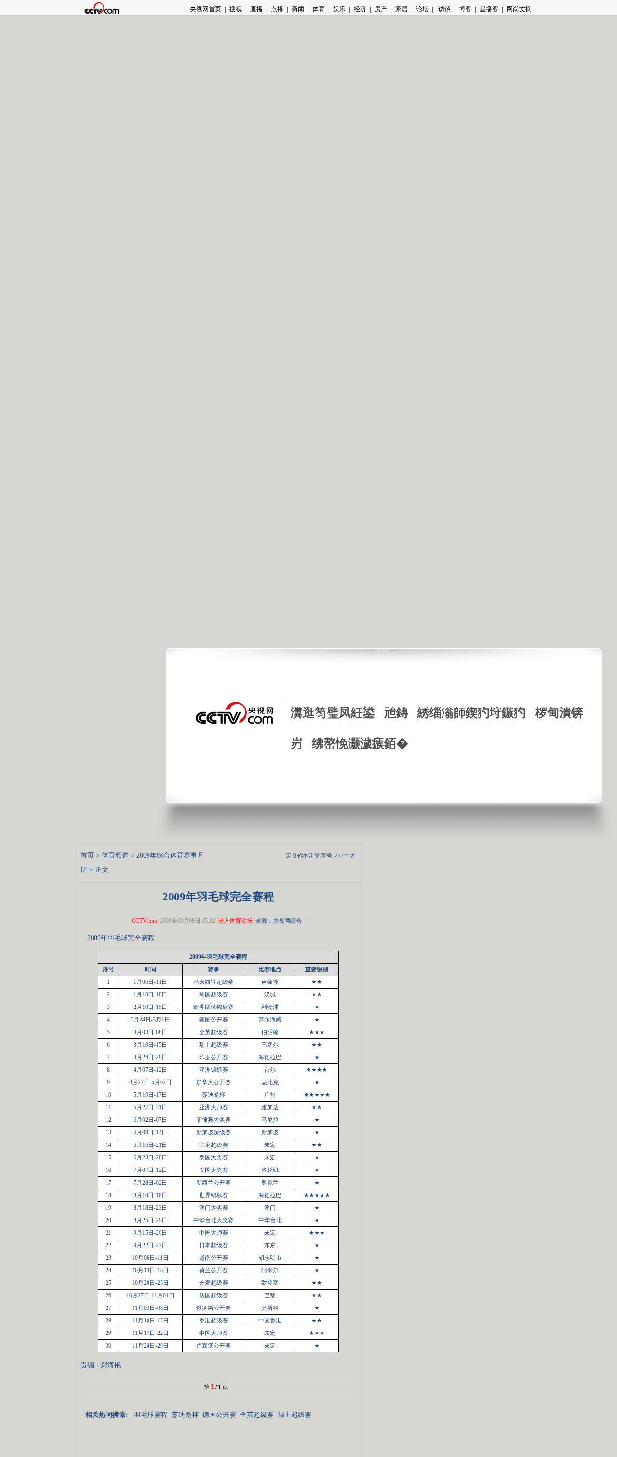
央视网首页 (205, 9)
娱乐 (339, 9)
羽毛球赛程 (151, 1414)
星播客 (489, 9)
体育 (318, 9)
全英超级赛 (257, 1414)
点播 (277, 9)
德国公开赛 (219, 1414)
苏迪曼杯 (185, 1414)
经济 (360, 9)
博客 (465, 9)
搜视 (235, 9)
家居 (401, 9)
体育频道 (115, 855)
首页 (87, 855)
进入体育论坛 (235, 920)
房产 (381, 9)
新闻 (298, 9)
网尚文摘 (519, 9)
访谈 (444, 9)
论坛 (422, 9)
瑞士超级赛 (294, 1414)
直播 (256, 9)
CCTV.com (144, 920)
